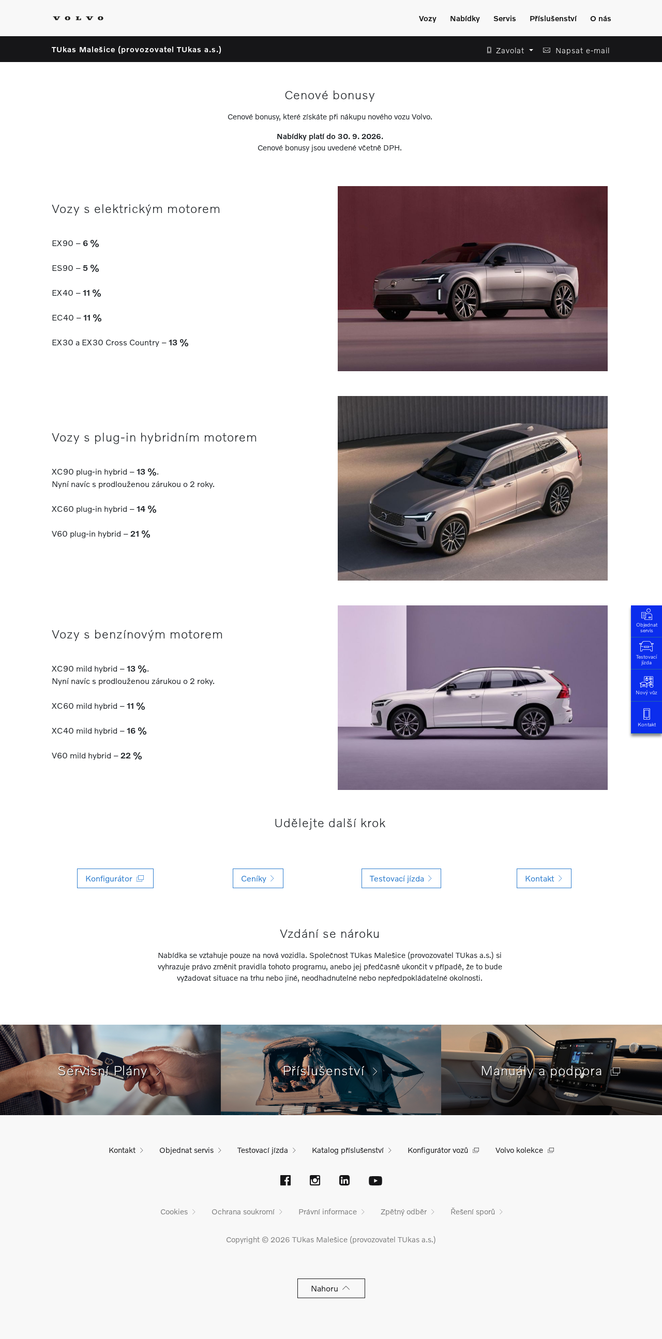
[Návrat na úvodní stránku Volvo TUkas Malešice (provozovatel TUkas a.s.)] (78, 18)
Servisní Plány (106, 1070)
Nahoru (326, 1288)
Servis (504, 18)
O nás (600, 18)
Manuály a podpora (545, 1070)
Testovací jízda (646, 659)
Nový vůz (646, 692)
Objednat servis (646, 627)
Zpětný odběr (404, 1211)
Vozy (428, 18)
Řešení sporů (472, 1211)
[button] (507, 50)
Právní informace (327, 1211)
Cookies (174, 1211)
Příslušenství (553, 18)
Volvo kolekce (519, 1149)
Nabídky (465, 18)
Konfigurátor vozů (438, 1149)
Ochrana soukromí (243, 1211)
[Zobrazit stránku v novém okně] (285, 1181)
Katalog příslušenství (348, 1149)
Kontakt (647, 724)
